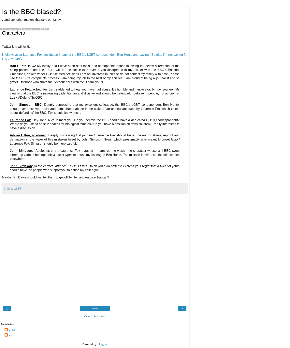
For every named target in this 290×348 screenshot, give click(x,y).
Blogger (102, 344)
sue (10, 335)
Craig (11, 329)
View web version (95, 316)
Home (95, 308)
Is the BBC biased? (31, 11)
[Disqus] (94, 249)
